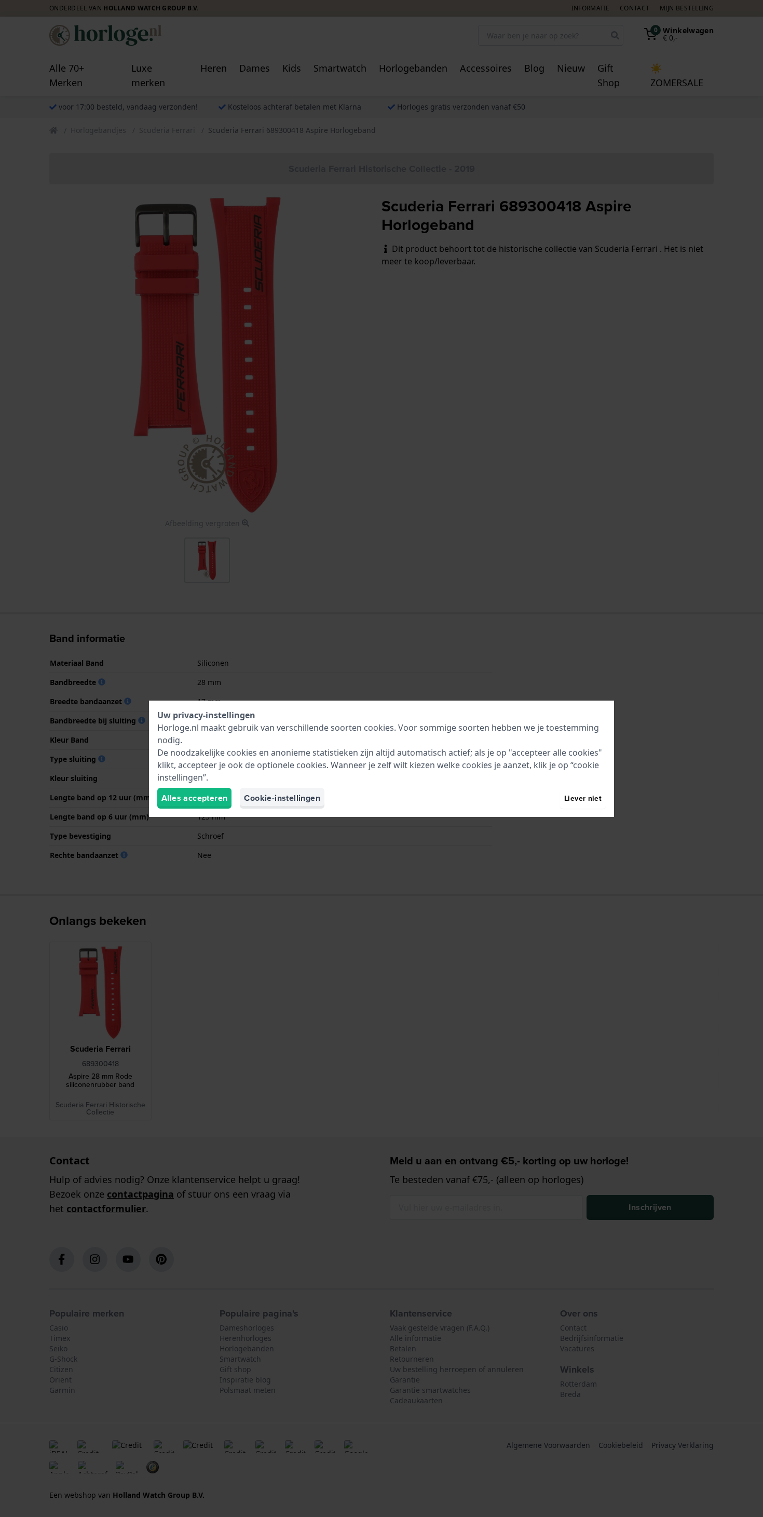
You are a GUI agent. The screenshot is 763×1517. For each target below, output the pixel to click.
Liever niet (583, 798)
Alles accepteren (194, 798)
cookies (379, 727)
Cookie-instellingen (282, 798)
